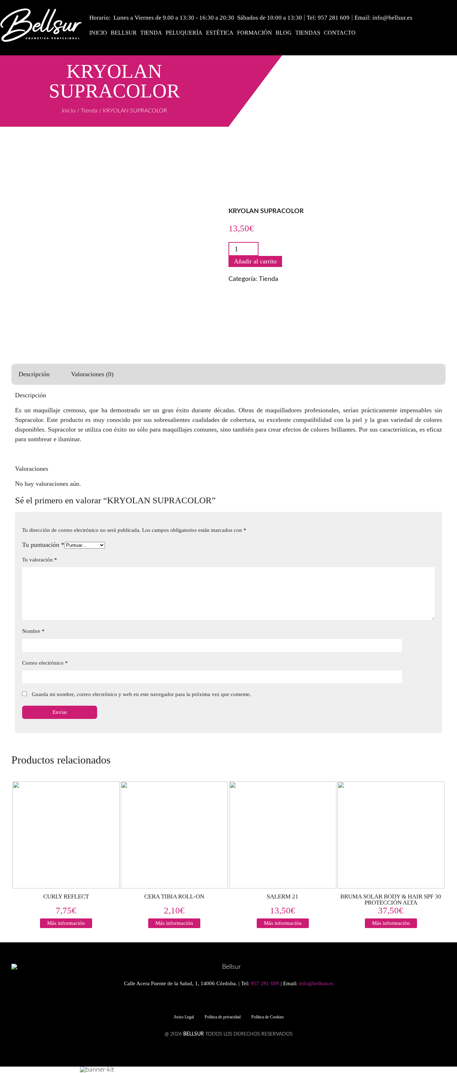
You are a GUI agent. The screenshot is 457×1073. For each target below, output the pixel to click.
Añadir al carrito (255, 261)
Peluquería (184, 33)
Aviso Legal (184, 1016)
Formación (254, 33)
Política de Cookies (267, 1016)
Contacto (340, 33)
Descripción (34, 374)
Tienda (151, 33)
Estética (219, 33)
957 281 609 (334, 17)
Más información (66, 923)
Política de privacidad (223, 1016)
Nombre (33, 631)
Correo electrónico (45, 663)
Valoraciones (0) (92, 374)
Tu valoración (39, 560)
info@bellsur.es (392, 17)
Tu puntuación (43, 544)
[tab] (34, 374)
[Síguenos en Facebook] (219, 1001)
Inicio (98, 33)
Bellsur (124, 33)
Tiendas (307, 33)
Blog (284, 33)
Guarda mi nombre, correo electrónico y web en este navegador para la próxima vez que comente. (141, 694)
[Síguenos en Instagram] (232, 1001)
